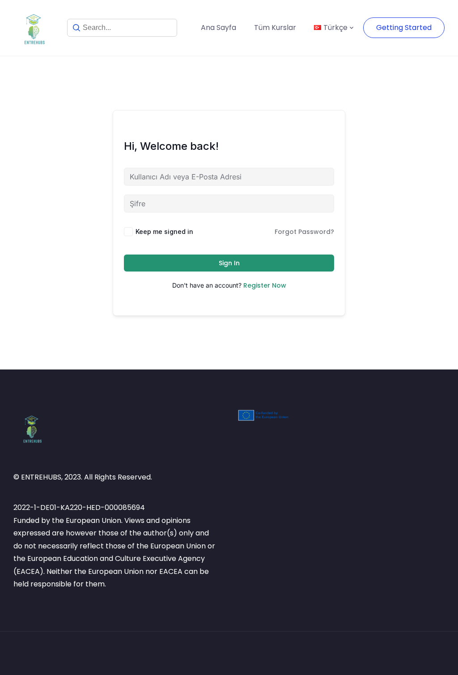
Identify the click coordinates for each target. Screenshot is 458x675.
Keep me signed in (164, 231)
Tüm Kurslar (275, 27)
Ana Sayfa (218, 27)
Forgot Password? (304, 231)
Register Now (264, 285)
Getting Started (404, 27)
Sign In (229, 263)
